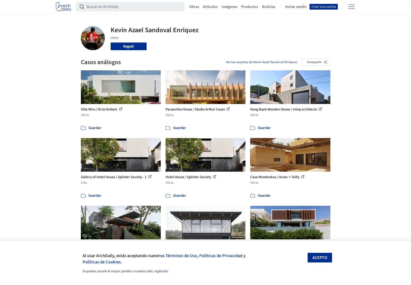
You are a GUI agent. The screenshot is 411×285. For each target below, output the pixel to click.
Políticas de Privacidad (220, 256)
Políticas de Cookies (102, 262)
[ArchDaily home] (63, 7)
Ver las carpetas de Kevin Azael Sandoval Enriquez (261, 62)
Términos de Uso (181, 256)
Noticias (268, 6)
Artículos (210, 6)
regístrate (161, 271)
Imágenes (229, 6)
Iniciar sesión (296, 6)
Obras (194, 6)
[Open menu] (351, 7)
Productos (249, 6)
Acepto (319, 258)
